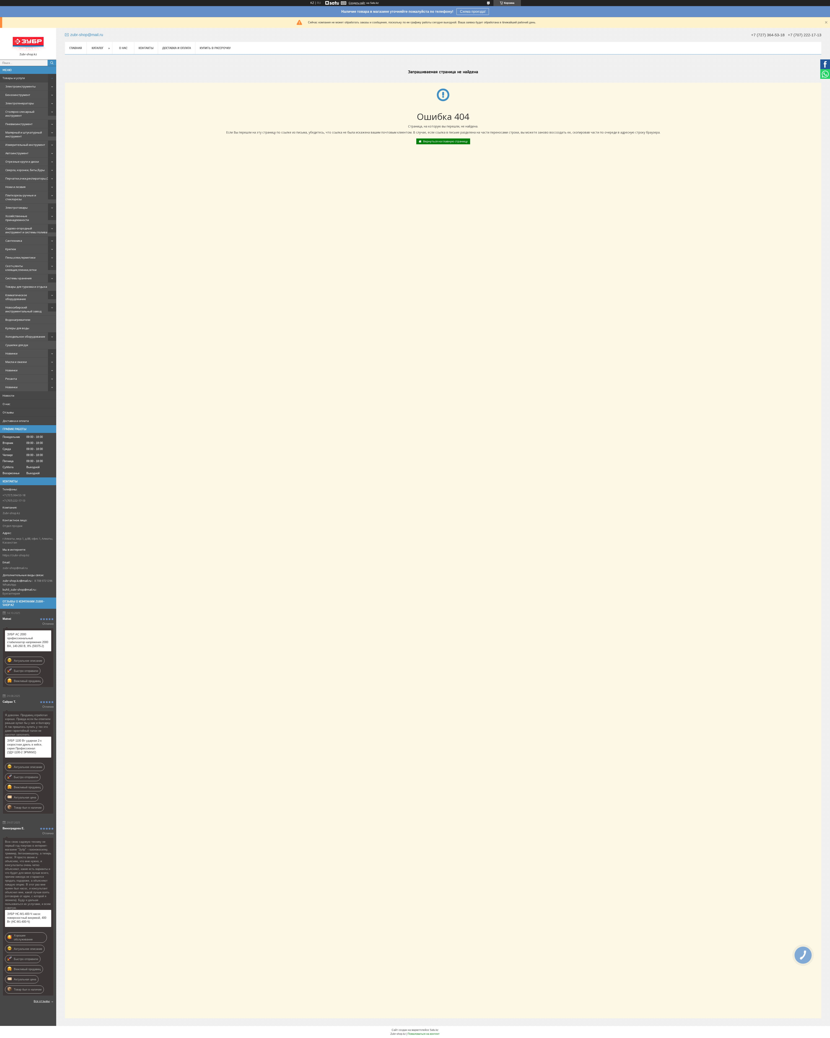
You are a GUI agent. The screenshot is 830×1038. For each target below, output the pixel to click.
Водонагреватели (17, 320)
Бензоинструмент (17, 95)
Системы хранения (18, 278)
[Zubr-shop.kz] (28, 41)
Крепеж (10, 249)
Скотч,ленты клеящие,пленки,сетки (21, 268)
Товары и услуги (14, 78)
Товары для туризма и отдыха (26, 287)
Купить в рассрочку (215, 48)
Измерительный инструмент (25, 145)
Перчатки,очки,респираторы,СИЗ (28, 178)
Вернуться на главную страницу (445, 141)
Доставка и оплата (16, 421)
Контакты (146, 48)
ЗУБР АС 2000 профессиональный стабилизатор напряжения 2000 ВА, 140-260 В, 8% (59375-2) (27, 640)
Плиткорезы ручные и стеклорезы (20, 197)
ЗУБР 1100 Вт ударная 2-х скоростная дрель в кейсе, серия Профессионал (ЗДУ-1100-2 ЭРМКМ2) (24, 746)
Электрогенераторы (19, 103)
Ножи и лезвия (15, 187)
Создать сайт (357, 3)
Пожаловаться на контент (424, 1033)
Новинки (11, 353)
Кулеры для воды (17, 328)
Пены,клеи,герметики (20, 257)
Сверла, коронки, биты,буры (25, 170)
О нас (6, 404)
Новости (8, 395)
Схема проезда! (472, 11)
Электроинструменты (20, 86)
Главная (75, 48)
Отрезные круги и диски (22, 162)
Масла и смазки (16, 362)
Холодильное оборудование (25, 337)
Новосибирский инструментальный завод (23, 309)
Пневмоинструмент (19, 124)
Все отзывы (42, 1001)
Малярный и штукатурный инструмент (23, 134)
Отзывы (8, 412)
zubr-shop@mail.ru (15, 568)
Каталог (98, 48)
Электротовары (16, 208)
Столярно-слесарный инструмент (19, 114)
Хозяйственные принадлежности (17, 218)
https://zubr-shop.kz (16, 555)
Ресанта (11, 379)
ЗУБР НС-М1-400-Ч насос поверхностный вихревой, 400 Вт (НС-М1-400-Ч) (26, 917)
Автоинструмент (17, 153)
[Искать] (52, 63)
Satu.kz (434, 1030)
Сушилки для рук (16, 345)
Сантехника (13, 241)
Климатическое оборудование (16, 297)
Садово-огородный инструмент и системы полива (26, 230)
